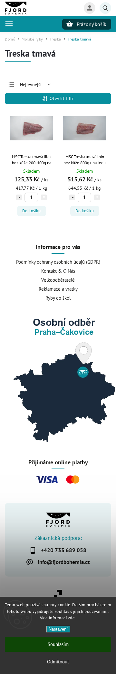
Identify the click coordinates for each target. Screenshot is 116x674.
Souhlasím (58, 644)
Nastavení (58, 629)
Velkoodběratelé (58, 280)
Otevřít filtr (62, 98)
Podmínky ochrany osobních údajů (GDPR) (58, 262)
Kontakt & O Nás (58, 271)
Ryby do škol (58, 298)
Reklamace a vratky (58, 289)
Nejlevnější (31, 84)
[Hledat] (105, 8)
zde (71, 618)
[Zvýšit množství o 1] (44, 197)
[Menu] (9, 24)
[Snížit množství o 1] (19, 197)
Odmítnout (58, 662)
